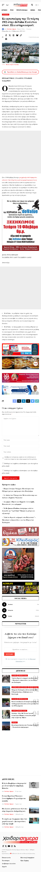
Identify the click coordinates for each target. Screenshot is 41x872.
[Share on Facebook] (6, 35)
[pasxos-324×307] (18, 564)
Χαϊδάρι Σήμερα (11, 29)
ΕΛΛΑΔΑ (14, 699)
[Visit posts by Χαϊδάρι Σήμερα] (3, 29)
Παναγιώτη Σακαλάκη (29, 853)
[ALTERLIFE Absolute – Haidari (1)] (20, 588)
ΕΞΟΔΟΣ (14, 722)
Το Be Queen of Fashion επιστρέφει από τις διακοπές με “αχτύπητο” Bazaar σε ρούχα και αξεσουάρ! (18, 510)
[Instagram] (20, 610)
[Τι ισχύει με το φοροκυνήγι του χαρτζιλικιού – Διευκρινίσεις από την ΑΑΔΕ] (34, 821)
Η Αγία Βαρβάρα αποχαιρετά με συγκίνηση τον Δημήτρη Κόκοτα (14, 785)
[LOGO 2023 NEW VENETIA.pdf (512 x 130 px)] (20, 377)
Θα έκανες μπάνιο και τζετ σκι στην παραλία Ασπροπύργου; (14, 809)
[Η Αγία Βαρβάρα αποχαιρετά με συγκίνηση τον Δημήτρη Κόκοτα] (34, 785)
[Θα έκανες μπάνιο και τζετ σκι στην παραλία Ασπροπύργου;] (34, 810)
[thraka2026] (20, 531)
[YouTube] (9, 846)
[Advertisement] (20, 152)
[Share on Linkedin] (24, 401)
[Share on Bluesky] (17, 35)
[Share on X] (9, 35)
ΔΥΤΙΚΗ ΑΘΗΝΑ (16, 687)
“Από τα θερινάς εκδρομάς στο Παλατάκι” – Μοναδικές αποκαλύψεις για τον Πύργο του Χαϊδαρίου (19, 519)
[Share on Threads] (13, 35)
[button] (3, 5)
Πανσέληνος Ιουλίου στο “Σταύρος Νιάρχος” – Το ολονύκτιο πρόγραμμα (25, 726)
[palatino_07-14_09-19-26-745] (20, 363)
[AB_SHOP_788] (20, 349)
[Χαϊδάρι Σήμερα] (20, 4)
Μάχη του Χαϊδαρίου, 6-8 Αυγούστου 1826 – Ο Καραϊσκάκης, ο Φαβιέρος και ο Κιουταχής (25, 692)
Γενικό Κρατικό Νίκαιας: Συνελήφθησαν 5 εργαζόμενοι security (14, 798)
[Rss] (14, 846)
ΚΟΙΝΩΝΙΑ (6, 14)
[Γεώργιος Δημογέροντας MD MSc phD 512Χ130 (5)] (20, 390)
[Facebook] (20, 604)
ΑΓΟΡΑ (14, 710)
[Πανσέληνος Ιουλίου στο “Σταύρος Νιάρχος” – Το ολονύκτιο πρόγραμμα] (6, 726)
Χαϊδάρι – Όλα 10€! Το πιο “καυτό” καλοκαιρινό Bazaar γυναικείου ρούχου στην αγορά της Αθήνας (24, 715)
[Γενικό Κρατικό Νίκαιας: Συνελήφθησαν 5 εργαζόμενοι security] (34, 798)
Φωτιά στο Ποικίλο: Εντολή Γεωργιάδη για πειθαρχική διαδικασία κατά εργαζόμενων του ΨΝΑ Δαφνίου (25, 704)
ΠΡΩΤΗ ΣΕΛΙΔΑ (23, 675)
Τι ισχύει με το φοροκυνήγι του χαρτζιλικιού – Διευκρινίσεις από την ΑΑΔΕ (14, 821)
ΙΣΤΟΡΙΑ (14, 675)
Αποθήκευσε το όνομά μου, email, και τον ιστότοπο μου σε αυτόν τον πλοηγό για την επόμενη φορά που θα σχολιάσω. (20, 458)
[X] (5, 846)
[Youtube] (20, 616)
